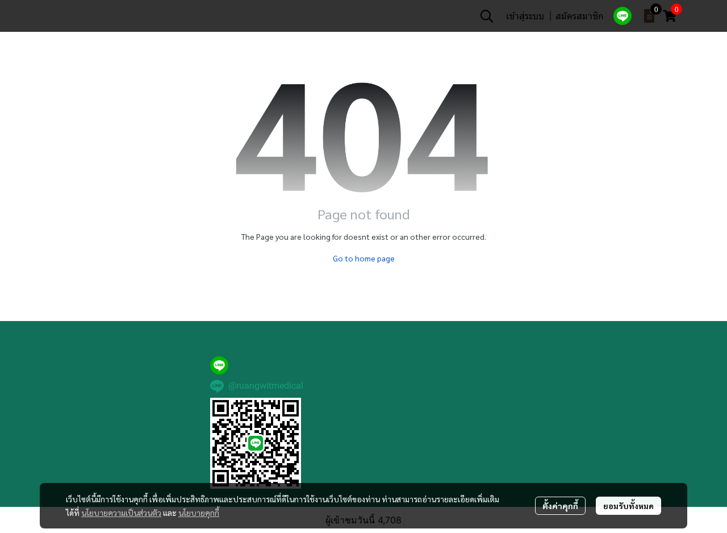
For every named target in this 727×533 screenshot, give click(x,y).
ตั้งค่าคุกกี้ (560, 506)
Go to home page (364, 258)
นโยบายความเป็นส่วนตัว (121, 512)
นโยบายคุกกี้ (198, 512)
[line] (622, 16)
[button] (486, 16)
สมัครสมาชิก (579, 16)
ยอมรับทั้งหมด (628, 506)
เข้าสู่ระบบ (525, 16)
